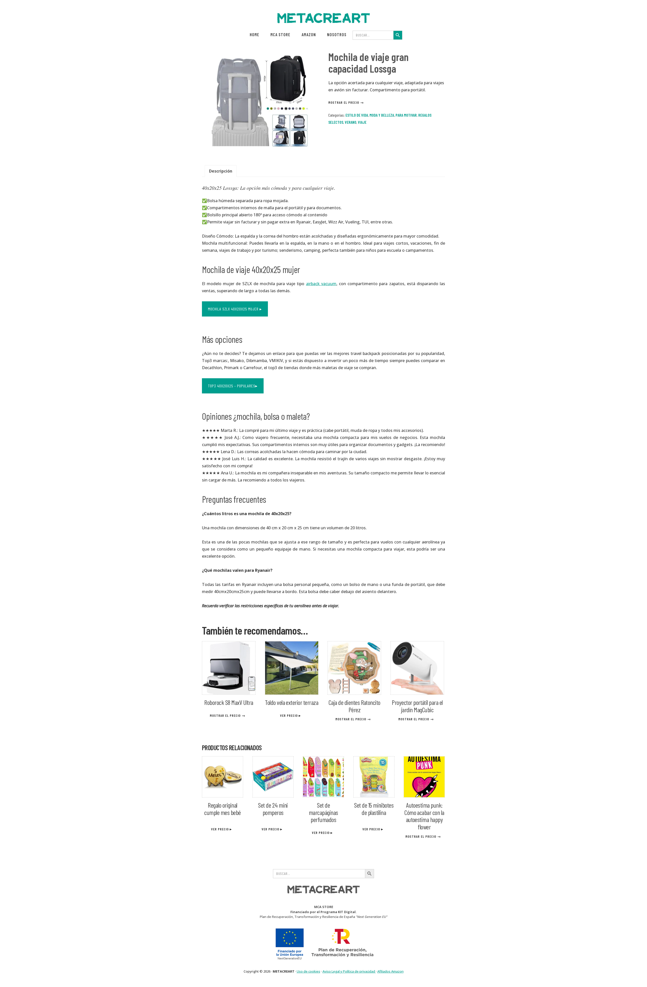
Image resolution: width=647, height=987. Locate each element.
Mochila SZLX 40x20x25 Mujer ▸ (235, 308)
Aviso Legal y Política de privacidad (349, 971)
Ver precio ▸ (291, 715)
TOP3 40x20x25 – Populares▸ (233, 385)
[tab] (221, 171)
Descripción (220, 171)
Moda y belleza (381, 115)
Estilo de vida (356, 115)
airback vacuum (321, 283)
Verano (350, 122)
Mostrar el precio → (346, 102)
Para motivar (406, 115)
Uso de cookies (308, 971)
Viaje (362, 122)
